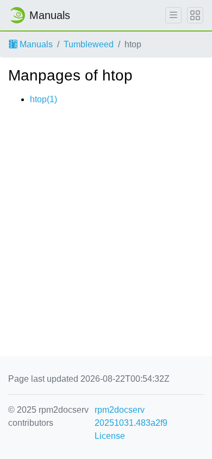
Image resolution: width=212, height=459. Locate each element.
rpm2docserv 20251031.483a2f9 (131, 416)
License (110, 436)
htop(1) (43, 99)
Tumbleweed (89, 44)
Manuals (35, 44)
